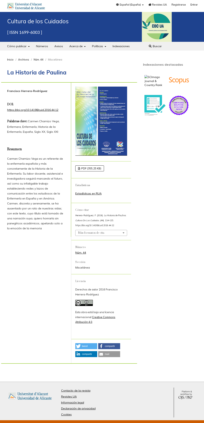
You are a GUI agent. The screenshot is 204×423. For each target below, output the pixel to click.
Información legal (72, 402)
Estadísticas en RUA (88, 193)
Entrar (194, 4)
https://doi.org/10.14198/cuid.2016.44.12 (32, 110)
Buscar (157, 46)
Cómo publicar (17, 46)
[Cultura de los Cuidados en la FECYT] (155, 114)
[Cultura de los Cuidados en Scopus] (178, 90)
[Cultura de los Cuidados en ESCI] (178, 115)
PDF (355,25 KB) (91, 168)
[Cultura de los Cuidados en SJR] (155, 85)
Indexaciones (121, 46)
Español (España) (130, 4)
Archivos (23, 59)
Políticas (98, 46)
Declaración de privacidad (78, 408)
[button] (86, 346)
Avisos (58, 46)
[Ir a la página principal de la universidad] (26, 7)
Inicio (10, 59)
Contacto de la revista (75, 390)
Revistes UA (159, 4)
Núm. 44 (38, 59)
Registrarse (179, 4)
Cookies (66, 414)
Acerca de (76, 46)
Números (42, 46)
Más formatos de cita (91, 233)
